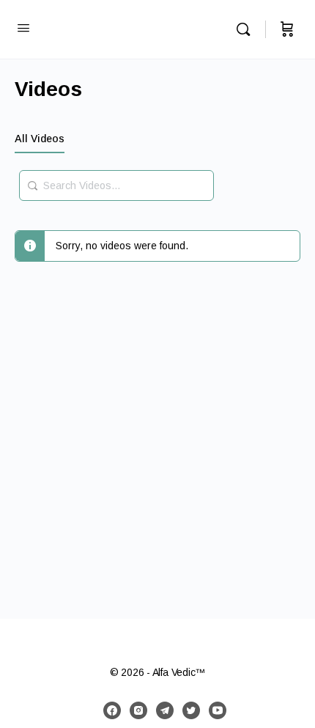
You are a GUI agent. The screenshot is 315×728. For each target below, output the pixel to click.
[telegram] (165, 710)
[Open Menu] (23, 28)
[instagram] (138, 710)
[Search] (246, 29)
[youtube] (217, 710)
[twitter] (191, 710)
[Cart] (287, 29)
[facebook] (112, 710)
